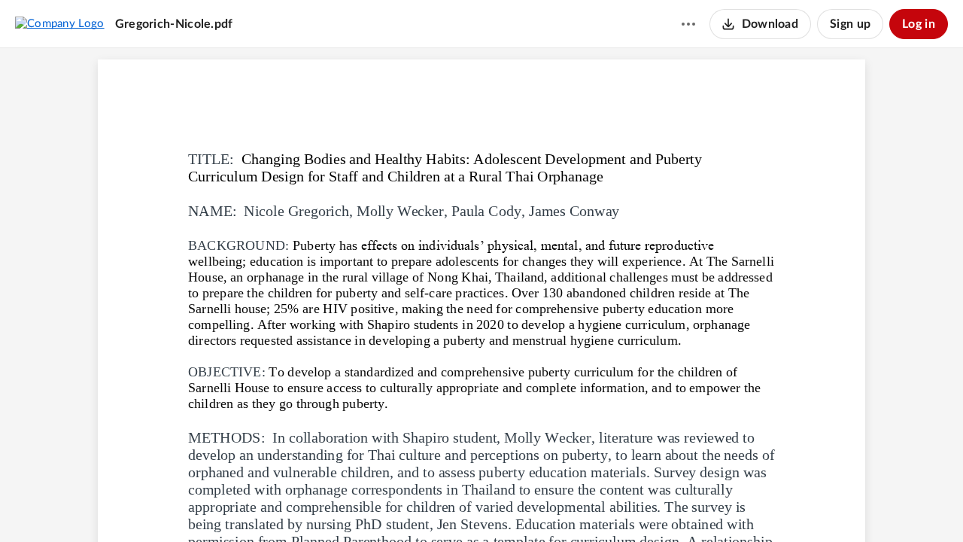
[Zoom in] (506, 505)
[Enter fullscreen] (565, 505)
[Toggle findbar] (425, 505)
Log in (918, 24)
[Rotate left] (536, 505)
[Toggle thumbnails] (398, 505)
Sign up (850, 24)
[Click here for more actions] (688, 24)
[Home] (60, 23)
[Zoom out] (455, 505)
